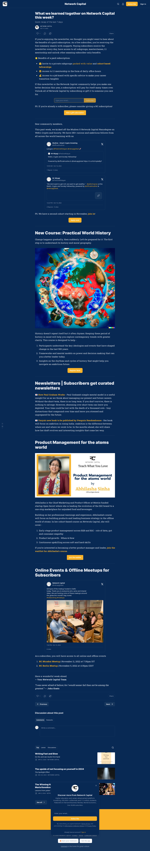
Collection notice (90, 835)
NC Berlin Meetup (48, 665)
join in (91, 213)
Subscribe (132, 4)
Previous (43, 704)
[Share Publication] (123, 4)
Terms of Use (85, 824)
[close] (96, 785)
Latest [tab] (43, 748)
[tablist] (44, 720)
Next (108, 704)
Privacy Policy (91, 826)
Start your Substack (69, 841)
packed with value (82, 63)
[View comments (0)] (45, 33)
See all (39, 802)
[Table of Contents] (2, 425)
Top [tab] (37, 748)
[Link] (32, 233)
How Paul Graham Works (51, 394)
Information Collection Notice (74, 826)
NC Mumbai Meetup (49, 661)
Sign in (143, 4)
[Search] (118, 4)
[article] (75, 758)
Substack (64, 846)
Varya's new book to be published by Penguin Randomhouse (69, 420)
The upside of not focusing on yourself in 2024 (59, 769)
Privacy (74, 835)
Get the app (85, 841)
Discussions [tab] (52, 748)
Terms (81, 835)
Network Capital (46, 26)
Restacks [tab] (49, 720)
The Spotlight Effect (42, 772)
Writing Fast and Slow (46, 753)
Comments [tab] (40, 720)
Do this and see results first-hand (47, 757)
